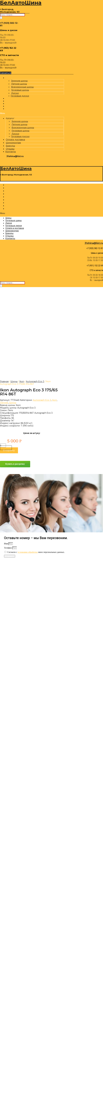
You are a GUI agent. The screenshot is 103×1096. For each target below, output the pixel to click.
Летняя (4, 402)
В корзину (9, 450)
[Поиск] (1, 17)
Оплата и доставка (16, 196)
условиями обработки (28, 552)
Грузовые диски (20, 136)
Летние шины (19, 84)
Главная (4, 381)
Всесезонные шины (22, 87)
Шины (9, 185)
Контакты (11, 108)
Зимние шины (19, 80)
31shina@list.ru (94, 243)
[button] (32, 113)
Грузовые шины (20, 90)
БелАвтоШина (16, 168)
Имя (6, 543)
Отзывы (10, 149)
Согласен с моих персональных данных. (36, 552)
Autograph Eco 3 (35, 381)
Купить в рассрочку (15, 464)
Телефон (8, 548)
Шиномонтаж (13, 142)
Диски (15, 93)
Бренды (10, 145)
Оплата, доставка (15, 139)
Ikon (21, 381)
